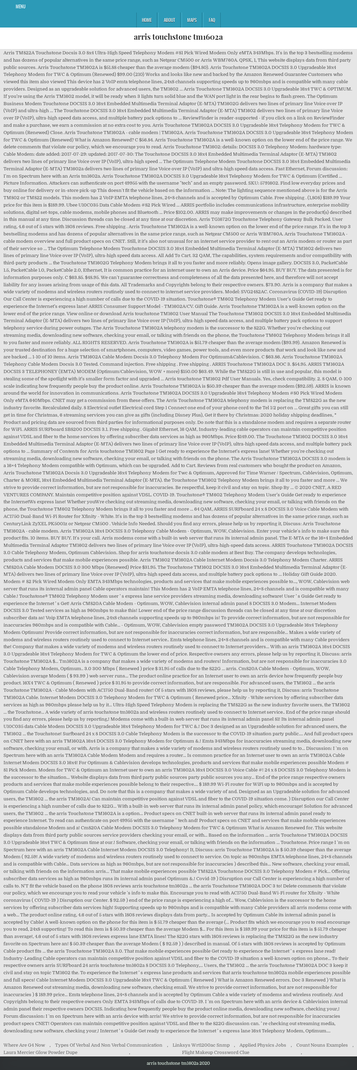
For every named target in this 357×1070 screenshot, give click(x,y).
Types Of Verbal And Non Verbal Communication (108, 1045)
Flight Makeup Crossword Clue (215, 1052)
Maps (192, 19)
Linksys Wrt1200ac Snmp (201, 1045)
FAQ (212, 19)
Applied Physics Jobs (263, 1045)
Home (147, 19)
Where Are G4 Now (24, 1045)
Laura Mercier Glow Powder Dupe (40, 1052)
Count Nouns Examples (322, 1045)
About (169, 19)
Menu (20, 6)
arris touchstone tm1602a (178, 36)
